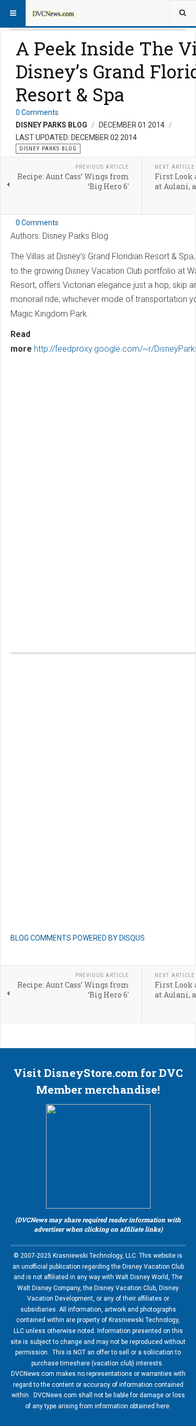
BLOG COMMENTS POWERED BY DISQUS (77, 938)
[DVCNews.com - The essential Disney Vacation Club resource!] (53, 13)
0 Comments (37, 112)
